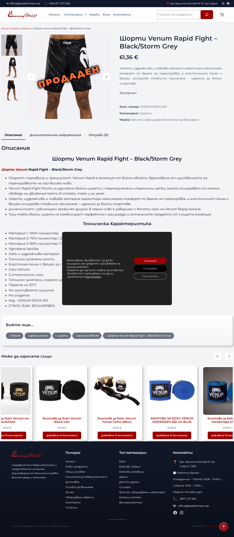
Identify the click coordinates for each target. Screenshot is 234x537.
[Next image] (106, 76)
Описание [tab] (13, 135)
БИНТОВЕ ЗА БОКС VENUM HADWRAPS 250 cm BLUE (172, 420)
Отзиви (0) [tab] (98, 135)
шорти (62, 335)
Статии (71, 507)
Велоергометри (130, 502)
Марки (94, 14)
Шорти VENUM (88, 335)
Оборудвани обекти (79, 497)
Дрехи (16, 28)
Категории (73, 14)
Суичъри (125, 487)
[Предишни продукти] (217, 356)
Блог (106, 14)
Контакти (122, 14)
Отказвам (150, 268)
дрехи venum (39, 335)
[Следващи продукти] (229, 356)
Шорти (27, 28)
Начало (54, 14)
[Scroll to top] (223, 526)
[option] (11, 67)
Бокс (122, 461)
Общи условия (75, 471)
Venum (15, 335)
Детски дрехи (129, 482)
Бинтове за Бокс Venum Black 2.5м (62, 420)
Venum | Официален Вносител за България (165, 119)
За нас (69, 492)
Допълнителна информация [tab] (55, 135)
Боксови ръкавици (131, 471)
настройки (93, 276)
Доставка (72, 482)
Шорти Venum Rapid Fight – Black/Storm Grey (139, 335)
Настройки (150, 276)
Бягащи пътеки (130, 497)
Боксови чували (129, 466)
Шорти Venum (14, 169)
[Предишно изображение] (31, 76)
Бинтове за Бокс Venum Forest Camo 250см (117, 420)
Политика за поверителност (86, 476)
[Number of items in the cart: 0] (222, 14)
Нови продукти (76, 466)
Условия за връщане (79, 487)
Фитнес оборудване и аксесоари (142, 492)
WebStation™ (214, 526)
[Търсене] (207, 14)
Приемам (150, 260)
